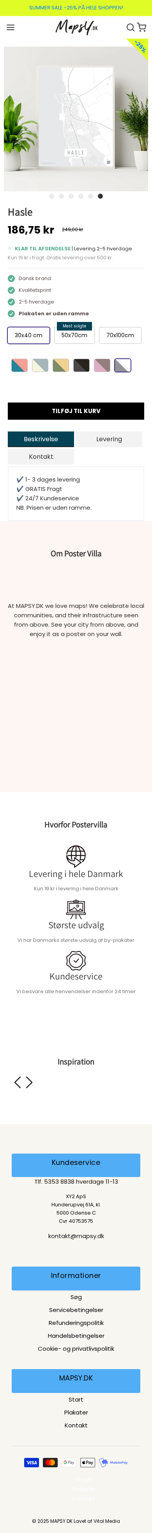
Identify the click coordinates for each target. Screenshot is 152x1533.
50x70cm (74, 335)
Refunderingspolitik (76, 1323)
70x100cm (120, 335)
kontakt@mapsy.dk (76, 1236)
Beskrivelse (41, 439)
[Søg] (131, 27)
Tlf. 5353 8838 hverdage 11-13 (76, 1181)
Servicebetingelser (76, 1310)
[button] (76, 119)
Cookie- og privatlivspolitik (76, 1348)
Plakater (76, 1412)
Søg (76, 1297)
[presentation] (17, 1082)
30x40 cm (28, 335)
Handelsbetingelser (76, 1336)
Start (76, 1399)
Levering (109, 439)
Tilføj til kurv (76, 411)
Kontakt (41, 456)
